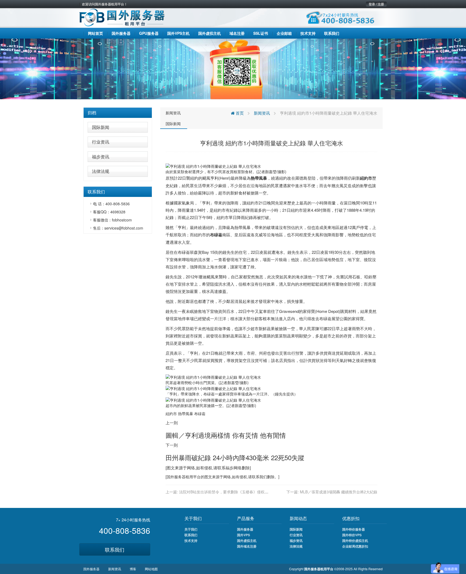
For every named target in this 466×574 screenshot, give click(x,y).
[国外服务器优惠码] (233, 68)
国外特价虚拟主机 (355, 540)
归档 (92, 113)
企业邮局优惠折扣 (355, 546)
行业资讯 (100, 142)
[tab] (118, 113)
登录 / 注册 (376, 4)
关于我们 (190, 529)
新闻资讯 (173, 112)
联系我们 (114, 549)
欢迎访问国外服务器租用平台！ (104, 4)
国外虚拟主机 (246, 540)
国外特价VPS (352, 534)
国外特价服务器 (353, 529)
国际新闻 (100, 127)
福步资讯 (100, 156)
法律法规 (100, 171)
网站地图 (151, 568)
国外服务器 (176, 476)
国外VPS (243, 534)
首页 (239, 113)
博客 (133, 568)
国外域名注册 (246, 546)
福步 (229, 467)
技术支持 (190, 540)
